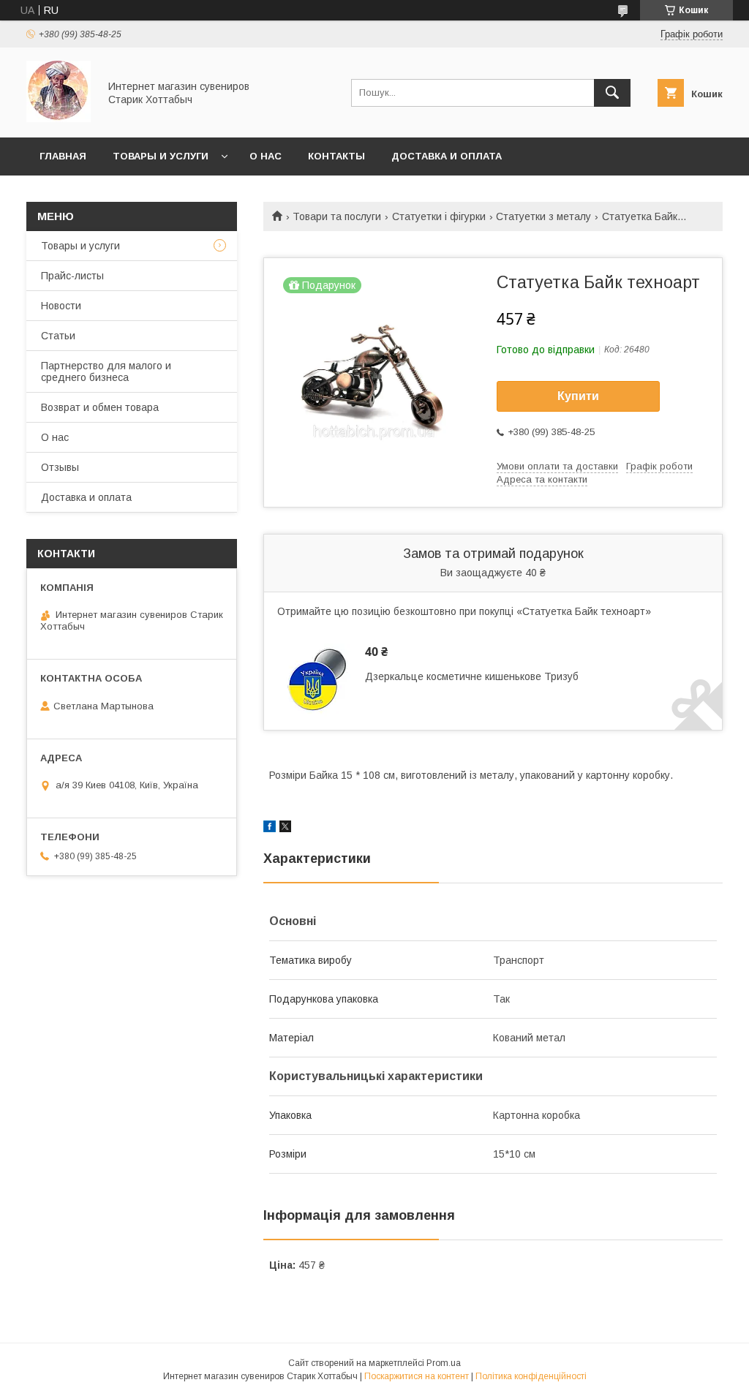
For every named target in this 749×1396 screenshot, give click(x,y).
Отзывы (60, 467)
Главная (62, 156)
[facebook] (269, 828)
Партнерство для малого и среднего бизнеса (106, 371)
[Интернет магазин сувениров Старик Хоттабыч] (58, 118)
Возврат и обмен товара (100, 407)
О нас (265, 156)
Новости (61, 306)
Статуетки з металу (543, 216)
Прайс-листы (72, 276)
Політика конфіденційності (531, 1376)
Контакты (336, 156)
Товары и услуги (160, 156)
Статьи (58, 336)
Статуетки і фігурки (439, 216)
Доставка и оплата (446, 156)
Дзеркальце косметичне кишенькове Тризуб (472, 676)
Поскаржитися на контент (416, 1376)
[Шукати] (612, 93)
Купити (578, 396)
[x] (285, 828)
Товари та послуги (337, 216)
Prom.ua (443, 1363)
